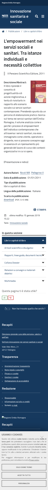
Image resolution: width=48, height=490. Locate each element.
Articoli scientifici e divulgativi (18, 248)
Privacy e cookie (11, 373)
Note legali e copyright (14, 369)
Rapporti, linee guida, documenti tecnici (23, 255)
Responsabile (10, 397)
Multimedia (10, 281)
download (9, 199)
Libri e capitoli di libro (33, 31)
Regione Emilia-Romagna (11, 3)
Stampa (41, 209)
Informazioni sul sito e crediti (17, 401)
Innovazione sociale (19, 223)
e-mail (15, 405)
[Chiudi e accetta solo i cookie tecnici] (42, 437)
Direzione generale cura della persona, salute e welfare (22, 336)
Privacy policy (34, 460)
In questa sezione (12, 233)
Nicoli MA (25, 173)
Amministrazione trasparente (17, 366)
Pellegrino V (37, 173)
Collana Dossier (12, 262)
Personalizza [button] (24, 483)
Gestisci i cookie (11, 377)
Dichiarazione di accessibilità (17, 380)
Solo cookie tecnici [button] (24, 467)
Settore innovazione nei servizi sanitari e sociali (22, 341)
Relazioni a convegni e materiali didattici (19, 271)
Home (3, 31)
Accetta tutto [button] (24, 475)
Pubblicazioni (14, 31)
